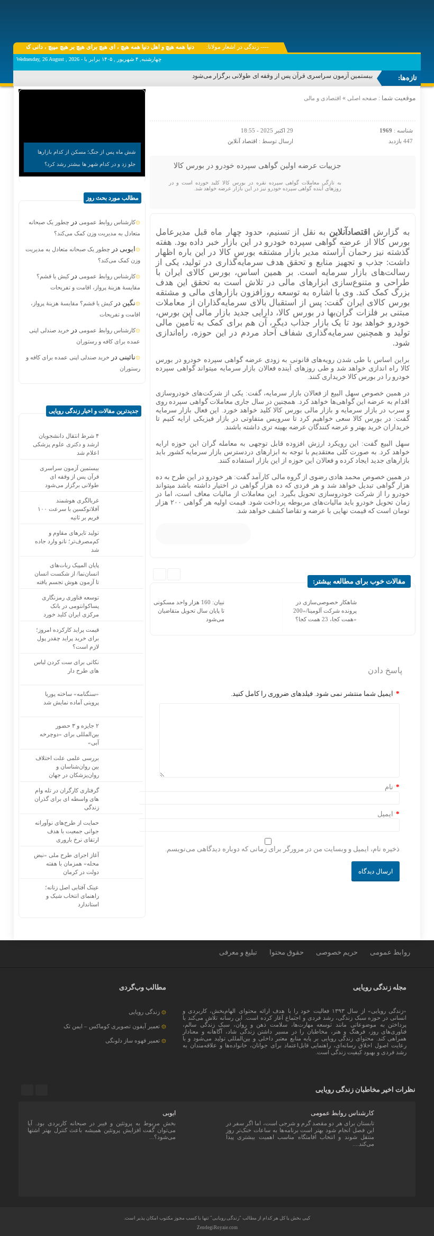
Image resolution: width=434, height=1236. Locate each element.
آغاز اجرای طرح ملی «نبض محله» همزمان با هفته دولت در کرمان (66, 863)
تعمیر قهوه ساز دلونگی (132, 1040)
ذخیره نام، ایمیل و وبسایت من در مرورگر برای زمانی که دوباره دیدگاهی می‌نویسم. (282, 849)
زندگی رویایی (144, 1012)
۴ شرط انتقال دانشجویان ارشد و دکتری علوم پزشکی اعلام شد (66, 444)
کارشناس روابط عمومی (107, 222)
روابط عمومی (390, 952)
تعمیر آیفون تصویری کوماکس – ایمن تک (112, 1026)
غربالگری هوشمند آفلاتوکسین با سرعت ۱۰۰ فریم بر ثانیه (68, 508)
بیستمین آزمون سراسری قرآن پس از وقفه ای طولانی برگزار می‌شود (282, 76)
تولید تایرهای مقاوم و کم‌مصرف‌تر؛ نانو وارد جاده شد (67, 541)
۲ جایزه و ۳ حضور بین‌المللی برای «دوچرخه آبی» (69, 734)
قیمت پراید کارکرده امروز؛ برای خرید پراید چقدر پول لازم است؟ (67, 638)
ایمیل (385, 814)
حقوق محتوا (286, 952)
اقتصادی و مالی (322, 98)
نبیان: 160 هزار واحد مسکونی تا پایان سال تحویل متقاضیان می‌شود (188, 610)
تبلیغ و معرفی (238, 952)
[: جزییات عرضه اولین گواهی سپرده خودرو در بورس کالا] (159, 108)
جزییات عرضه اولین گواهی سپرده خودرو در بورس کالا (257, 166)
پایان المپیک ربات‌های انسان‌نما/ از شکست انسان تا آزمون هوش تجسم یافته (66, 573)
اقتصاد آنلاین (242, 141)
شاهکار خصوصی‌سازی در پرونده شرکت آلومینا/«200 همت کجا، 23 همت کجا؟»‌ (325, 610)
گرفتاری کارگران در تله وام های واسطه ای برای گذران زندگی (66, 798)
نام (389, 787)
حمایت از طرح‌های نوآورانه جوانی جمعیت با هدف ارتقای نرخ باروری (67, 831)
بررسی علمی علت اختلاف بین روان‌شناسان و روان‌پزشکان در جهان (67, 766)
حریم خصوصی (337, 952)
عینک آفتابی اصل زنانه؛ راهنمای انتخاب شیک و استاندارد (72, 895)
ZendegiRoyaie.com (217, 1227)
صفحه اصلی (361, 98)
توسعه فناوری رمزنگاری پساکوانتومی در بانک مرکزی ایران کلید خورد (70, 605)
